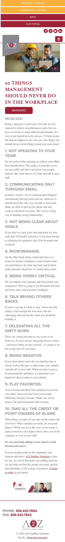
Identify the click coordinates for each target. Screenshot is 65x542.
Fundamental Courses (33, 10)
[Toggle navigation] (58, 39)
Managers (19, 110)
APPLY (33, 17)
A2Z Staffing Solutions (37, 456)
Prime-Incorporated (37, 537)
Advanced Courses (32, 3)
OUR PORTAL (33, 24)
